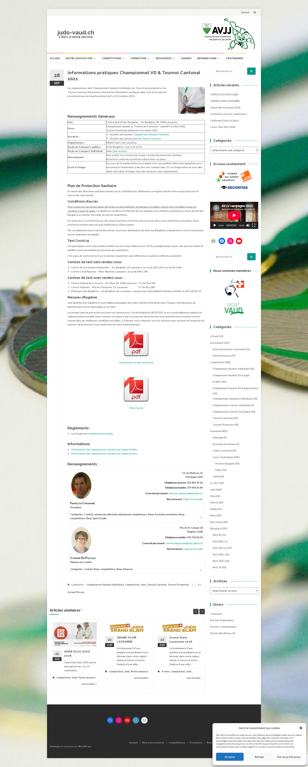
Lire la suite (88, 683)
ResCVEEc (219, 554)
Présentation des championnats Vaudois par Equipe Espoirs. (104, 453)
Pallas (218, 469)
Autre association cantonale (229, 349)
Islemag (54, 746)
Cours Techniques (223, 457)
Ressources (163, 58)
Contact (245, 12)
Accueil (55, 58)
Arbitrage (218, 437)
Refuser (259, 756)
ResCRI (217, 534)
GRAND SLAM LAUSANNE (225, 100)
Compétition (132, 584)
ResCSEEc (218, 541)
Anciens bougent (225, 463)
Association (216, 342)
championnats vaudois (100, 433)
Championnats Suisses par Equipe (231, 411)
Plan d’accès (136, 407)
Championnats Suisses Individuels (232, 405)
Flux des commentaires (223, 626)
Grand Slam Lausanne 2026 (225, 107)
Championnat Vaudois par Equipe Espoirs (235, 388)
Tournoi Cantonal (151, 138)
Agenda (186, 58)
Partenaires (234, 58)
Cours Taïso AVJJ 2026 (222, 126)
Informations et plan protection (136, 362)
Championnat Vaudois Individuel (151, 134)
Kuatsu (214, 502)
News (213, 515)
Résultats (215, 528)
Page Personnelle (193, 499)
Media (213, 508)
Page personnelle (193, 548)
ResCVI (217, 567)
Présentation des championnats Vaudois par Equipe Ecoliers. (104, 449)
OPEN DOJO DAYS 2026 (224, 94)
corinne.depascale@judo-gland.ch (184, 543)
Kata (212, 495)
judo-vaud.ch (76, 32)
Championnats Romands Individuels (232, 398)
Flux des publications (222, 620)
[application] (234, 215)
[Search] (251, 71)
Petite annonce (87, 677)
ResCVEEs (219, 560)
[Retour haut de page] (201, 516)
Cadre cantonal (221, 450)
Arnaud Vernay (76, 592)
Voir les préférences (289, 756)
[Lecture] (215, 225)
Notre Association (79, 58)
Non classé (216, 521)
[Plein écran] (253, 225)
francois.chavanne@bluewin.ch (186, 493)
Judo (143, 584)
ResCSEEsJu (220, 547)
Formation (138, 58)
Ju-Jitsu (214, 482)
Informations (207, 58)
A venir (166, 671)
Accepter (230, 756)
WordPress (85, 746)
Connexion (216, 613)
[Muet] (248, 225)
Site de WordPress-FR (222, 633)
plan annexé (119, 150)
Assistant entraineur (224, 444)
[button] (301, 728)
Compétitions (111, 58)
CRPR (216, 476)
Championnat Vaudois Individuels (105, 584)
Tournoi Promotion (178, 584)
